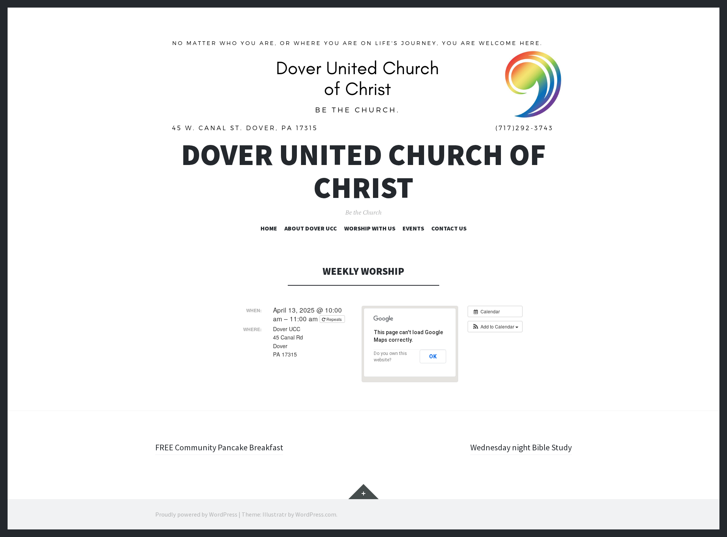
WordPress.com (315, 514)
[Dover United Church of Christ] (363, 85)
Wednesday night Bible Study (521, 447)
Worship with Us (369, 228)
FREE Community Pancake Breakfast (219, 447)
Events (413, 228)
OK (433, 356)
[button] (495, 326)
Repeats (334, 319)
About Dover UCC (310, 228)
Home (269, 228)
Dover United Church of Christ (363, 171)
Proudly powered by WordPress (196, 514)
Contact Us (448, 228)
